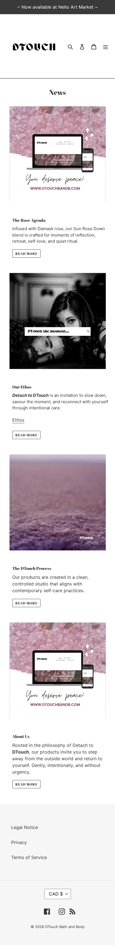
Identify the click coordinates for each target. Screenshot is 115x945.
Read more (26, 253)
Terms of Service (29, 857)
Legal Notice (24, 827)
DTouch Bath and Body (65, 926)
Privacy (19, 842)
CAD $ (56, 894)
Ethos (18, 420)
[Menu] (105, 46)
